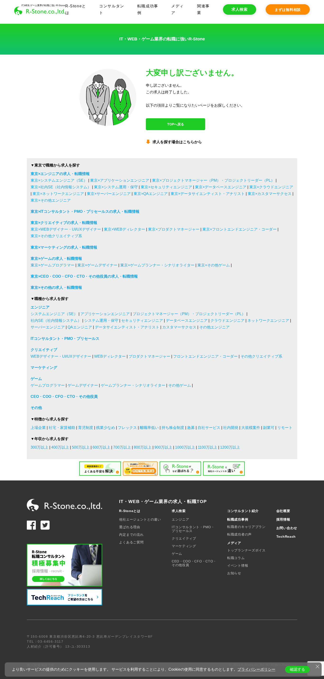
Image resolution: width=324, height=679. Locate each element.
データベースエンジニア (187, 320)
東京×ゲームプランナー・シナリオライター (157, 265)
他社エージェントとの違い (140, 519)
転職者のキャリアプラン (246, 527)
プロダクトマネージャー (149, 356)
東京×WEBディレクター (124, 229)
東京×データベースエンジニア (220, 187)
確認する (297, 669)
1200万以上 (230, 447)
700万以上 (122, 447)
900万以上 (163, 447)
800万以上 (143, 447)
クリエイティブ (44, 350)
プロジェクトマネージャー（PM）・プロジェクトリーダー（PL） (189, 314)
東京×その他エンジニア (51, 200)
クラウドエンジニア (227, 320)
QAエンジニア (80, 327)
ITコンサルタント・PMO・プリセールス (65, 339)
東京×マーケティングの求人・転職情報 (64, 247)
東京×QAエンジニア (151, 194)
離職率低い (149, 428)
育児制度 (85, 428)
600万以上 (101, 447)
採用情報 (283, 519)
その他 (36, 408)
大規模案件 (250, 428)
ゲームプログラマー (48, 385)
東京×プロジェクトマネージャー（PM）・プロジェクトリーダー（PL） (213, 180)
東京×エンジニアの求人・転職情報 (60, 174)
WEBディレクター (110, 356)
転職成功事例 (237, 519)
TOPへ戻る (175, 124)
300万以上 (39, 447)
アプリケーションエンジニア (105, 314)
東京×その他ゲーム (213, 265)
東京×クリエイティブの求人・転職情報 (64, 223)
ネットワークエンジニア (268, 320)
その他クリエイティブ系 (261, 356)
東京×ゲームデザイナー (97, 265)
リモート (284, 428)
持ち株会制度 (173, 428)
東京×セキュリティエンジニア (166, 187)
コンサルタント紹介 (243, 511)
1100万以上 (207, 447)
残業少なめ (105, 428)
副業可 (268, 428)
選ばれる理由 (129, 527)
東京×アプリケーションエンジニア (119, 180)
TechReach (286, 536)
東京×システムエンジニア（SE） (59, 180)
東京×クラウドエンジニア (271, 187)
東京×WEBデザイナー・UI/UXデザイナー (66, 229)
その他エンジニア (214, 327)
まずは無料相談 (288, 10)
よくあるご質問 (131, 542)
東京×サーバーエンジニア (109, 194)
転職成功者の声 (239, 534)
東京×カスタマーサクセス (270, 194)
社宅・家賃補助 (62, 428)
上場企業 (38, 428)
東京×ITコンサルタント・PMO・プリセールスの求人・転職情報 (85, 211)
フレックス (127, 428)
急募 (191, 428)
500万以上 (81, 447)
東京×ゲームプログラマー (52, 265)
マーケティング (44, 368)
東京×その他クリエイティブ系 (56, 236)
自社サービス (209, 428)
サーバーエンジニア (48, 327)
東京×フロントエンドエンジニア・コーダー (239, 229)
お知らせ (234, 573)
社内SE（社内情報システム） (56, 320)
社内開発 (230, 428)
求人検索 (239, 9)
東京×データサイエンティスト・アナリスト (208, 194)
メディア (234, 543)
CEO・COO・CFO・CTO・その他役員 (64, 396)
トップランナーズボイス (246, 550)
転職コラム (236, 558)
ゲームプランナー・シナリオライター (133, 385)
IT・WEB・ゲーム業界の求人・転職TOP (163, 501)
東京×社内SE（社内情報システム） (61, 187)
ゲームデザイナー (83, 385)
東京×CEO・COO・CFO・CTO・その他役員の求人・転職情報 (84, 276)
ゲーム (36, 379)
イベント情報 (237, 565)
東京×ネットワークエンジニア (58, 194)
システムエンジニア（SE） (54, 314)
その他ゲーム (179, 385)
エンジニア (40, 307)
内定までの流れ (131, 535)
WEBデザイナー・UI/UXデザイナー (61, 356)
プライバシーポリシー (256, 669)
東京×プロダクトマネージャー (173, 229)
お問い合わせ (286, 528)
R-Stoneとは (129, 511)
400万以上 (60, 447)
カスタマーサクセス (179, 327)
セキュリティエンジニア (142, 320)
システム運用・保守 (101, 320)
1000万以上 (185, 447)
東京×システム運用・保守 (116, 187)
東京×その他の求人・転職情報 (56, 287)
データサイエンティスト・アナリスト (127, 327)
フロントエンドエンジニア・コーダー (205, 356)
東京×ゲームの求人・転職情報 (56, 258)
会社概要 (283, 511)
